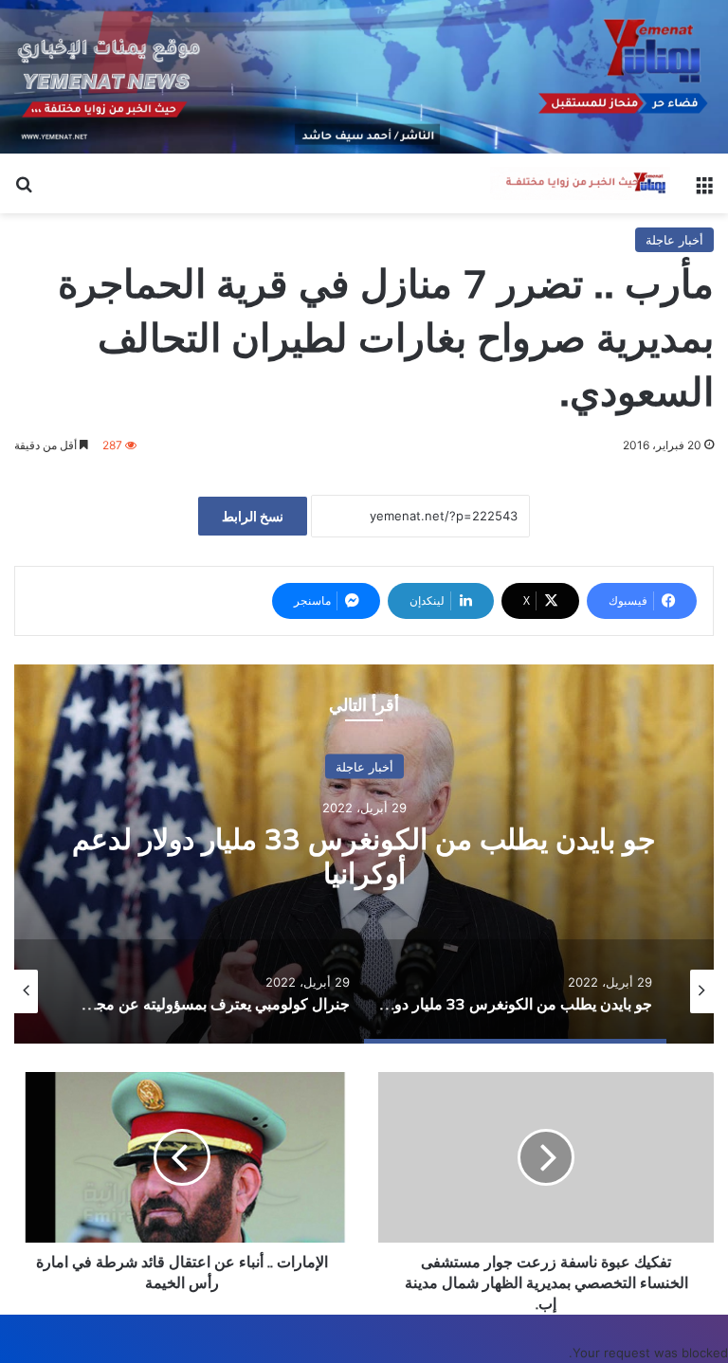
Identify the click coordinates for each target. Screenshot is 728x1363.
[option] (364, 854)
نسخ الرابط (252, 516)
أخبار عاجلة (674, 239)
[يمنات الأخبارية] (580, 183)
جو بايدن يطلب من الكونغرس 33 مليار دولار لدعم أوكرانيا (364, 856)
